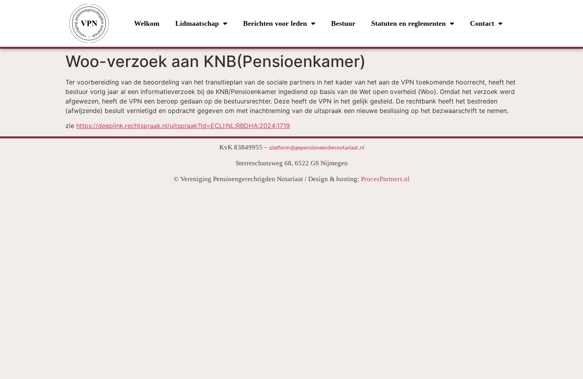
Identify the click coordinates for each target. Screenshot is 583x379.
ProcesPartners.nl (385, 179)
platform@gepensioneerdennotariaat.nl (316, 148)
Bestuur (343, 23)
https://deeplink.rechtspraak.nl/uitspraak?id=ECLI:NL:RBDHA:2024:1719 (183, 126)
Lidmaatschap (197, 23)
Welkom (146, 23)
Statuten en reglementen (408, 23)
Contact (482, 23)
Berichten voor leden (275, 23)
